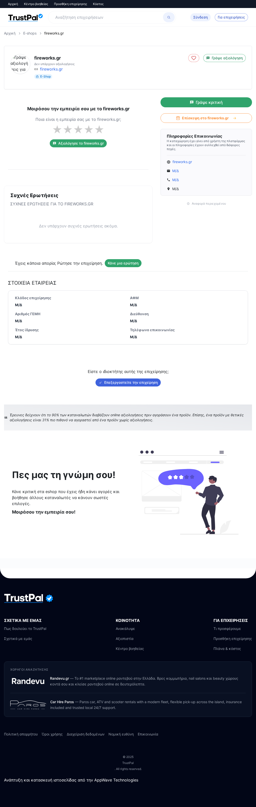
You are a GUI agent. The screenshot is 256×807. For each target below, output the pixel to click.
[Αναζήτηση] (169, 17)
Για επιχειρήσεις (231, 17)
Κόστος (98, 4)
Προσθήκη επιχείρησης (70, 4)
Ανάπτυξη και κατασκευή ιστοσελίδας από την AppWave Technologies (71, 779)
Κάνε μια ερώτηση (123, 263)
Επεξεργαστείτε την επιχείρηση (131, 382)
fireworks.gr (51, 69)
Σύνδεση (200, 17)
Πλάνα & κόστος (227, 648)
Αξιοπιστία (125, 638)
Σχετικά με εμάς (18, 638)
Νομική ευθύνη (121, 734)
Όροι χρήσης (52, 734)
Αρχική (13, 4)
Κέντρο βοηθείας (36, 4)
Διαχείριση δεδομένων (85, 734)
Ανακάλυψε (125, 628)
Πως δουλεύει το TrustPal (25, 628)
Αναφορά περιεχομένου (209, 203)
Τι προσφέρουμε (227, 628)
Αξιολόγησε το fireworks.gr (81, 143)
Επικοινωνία (148, 734)
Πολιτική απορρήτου (21, 734)
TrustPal (128, 763)
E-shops (29, 33)
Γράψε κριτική (209, 102)
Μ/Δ (175, 171)
